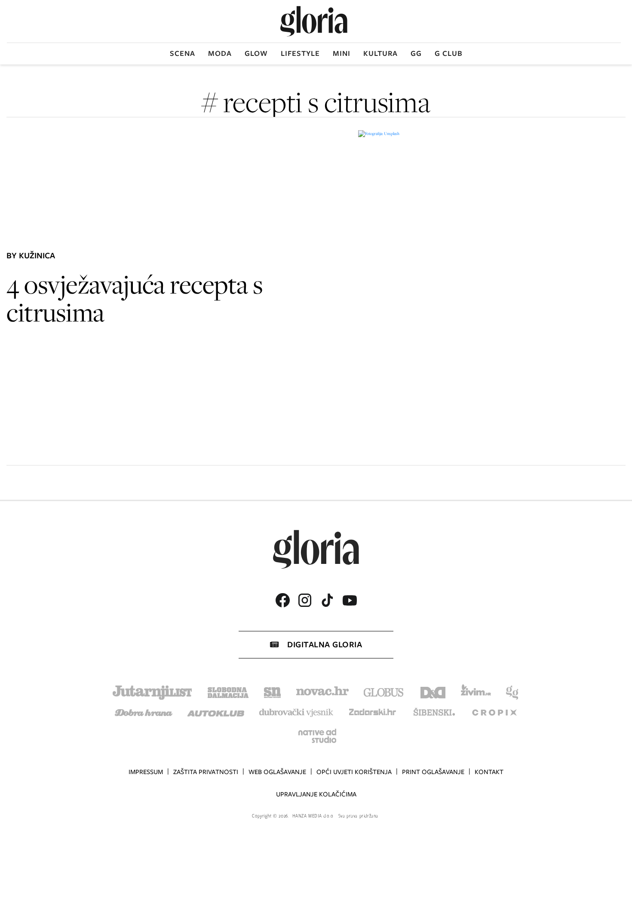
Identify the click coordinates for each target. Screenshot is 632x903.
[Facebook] (282, 600)
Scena (182, 53)
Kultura (380, 53)
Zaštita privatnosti (205, 772)
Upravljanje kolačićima (316, 794)
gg (416, 53)
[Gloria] (313, 21)
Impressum (146, 772)
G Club (449, 53)
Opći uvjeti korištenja (354, 772)
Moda (220, 53)
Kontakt (489, 772)
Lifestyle (300, 53)
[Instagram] (305, 600)
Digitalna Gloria (324, 644)
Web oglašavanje (277, 772)
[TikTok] (327, 600)
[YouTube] (349, 600)
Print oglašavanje (433, 772)
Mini (341, 53)
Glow (256, 53)
